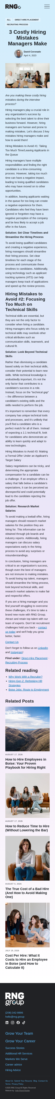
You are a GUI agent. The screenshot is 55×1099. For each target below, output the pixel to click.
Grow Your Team (19, 1033)
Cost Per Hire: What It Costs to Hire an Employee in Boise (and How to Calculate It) (26, 961)
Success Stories (14, 1048)
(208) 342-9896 (14, 1012)
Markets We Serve (16, 1059)
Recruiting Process (16, 662)
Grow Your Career (20, 1041)
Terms (8, 1084)
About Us (9, 1081)
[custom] (7, 1022)
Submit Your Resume (23, 1081)
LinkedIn (43, 647)
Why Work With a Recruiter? (25, 676)
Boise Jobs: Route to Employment (29, 689)
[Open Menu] (47, 6)
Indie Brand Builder (22, 1091)
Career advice (13, 1064)
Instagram (17, 652)
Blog (35, 1081)
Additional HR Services (18, 1053)
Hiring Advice (13, 1070)
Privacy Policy (17, 1084)
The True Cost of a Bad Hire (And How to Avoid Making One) (27, 893)
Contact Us (12, 642)
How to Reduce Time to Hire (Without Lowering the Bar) (27, 828)
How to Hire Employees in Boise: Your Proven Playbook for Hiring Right (25, 763)
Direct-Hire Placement (34, 658)
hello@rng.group (14, 1016)
